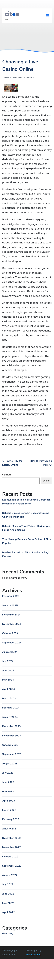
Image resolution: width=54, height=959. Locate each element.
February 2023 (10, 819)
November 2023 (11, 735)
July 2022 (8, 884)
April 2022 (8, 912)
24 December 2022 (12, 77)
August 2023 (10, 763)
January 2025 (10, 605)
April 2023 (8, 800)
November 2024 (11, 624)
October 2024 (10, 633)
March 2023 (9, 810)
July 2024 (8, 661)
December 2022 (11, 838)
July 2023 (8, 772)
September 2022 (11, 865)
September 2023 (11, 754)
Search (6, 474)
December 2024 (11, 614)
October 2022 (10, 856)
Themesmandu (33, 954)
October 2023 (10, 745)
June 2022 (8, 893)
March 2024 (9, 698)
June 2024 (8, 670)
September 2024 (11, 642)
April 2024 (8, 689)
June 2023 (8, 782)
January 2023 (10, 828)
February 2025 (10, 596)
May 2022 (8, 903)
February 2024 (10, 707)
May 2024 (8, 679)
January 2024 (10, 717)
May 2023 (8, 791)
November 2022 (11, 847)
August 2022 (10, 875)
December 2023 (11, 726)
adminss (29, 77)
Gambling (7, 933)
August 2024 (10, 652)
